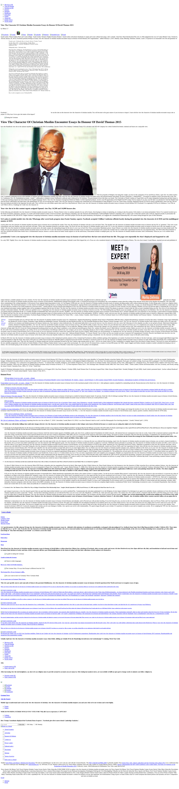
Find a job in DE (9, 668)
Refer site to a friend (10, 759)
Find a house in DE (10, 677)
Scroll (2, 777)
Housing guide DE (10, 675)
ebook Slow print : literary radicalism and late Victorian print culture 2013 (143, 763)
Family (6, 16)
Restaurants (4, 541)
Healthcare (7, 13)
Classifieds (7, 717)
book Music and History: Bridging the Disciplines (20, 763)
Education (7, 15)
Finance (6, 10)
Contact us (7, 739)
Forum (6, 706)
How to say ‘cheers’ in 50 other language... (12, 564)
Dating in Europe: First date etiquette (11, 396)
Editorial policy (9, 746)
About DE (7, 18)
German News (5, 695)
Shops (2, 544)
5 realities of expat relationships (10, 409)
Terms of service (9, 756)
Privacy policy (8, 743)
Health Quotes (5, 520)
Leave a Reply (6, 512)
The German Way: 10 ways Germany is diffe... (13, 572)
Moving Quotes (5, 523)
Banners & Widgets (10, 736)
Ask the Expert (5, 699)
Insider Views (8, 20)
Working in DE (9, 8)
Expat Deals (4, 522)
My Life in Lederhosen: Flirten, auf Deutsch (14, 420)
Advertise (7, 733)
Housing (7, 11)
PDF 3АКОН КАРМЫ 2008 (98, 763)
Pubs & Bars (4, 537)
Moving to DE (8, 4)
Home (6, 782)
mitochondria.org (34, 764)
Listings (6, 715)
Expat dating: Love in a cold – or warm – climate (15, 383)
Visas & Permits (9, 6)
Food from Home (5, 534)
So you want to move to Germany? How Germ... (13, 579)
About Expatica (9, 729)
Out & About (8, 21)
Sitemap (6, 753)
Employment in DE (10, 666)
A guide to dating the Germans (9, 557)
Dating (3, 517)
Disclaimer (7, 749)
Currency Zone (5, 518)
